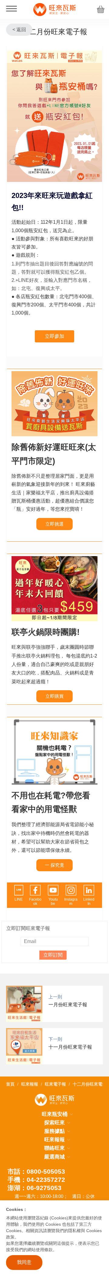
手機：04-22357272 (36, 1179)
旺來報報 (29, 1084)
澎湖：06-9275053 (34, 1187)
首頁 (10, 1084)
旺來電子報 (55, 1084)
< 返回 (19, 29)
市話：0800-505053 (36, 1171)
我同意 (24, 1262)
